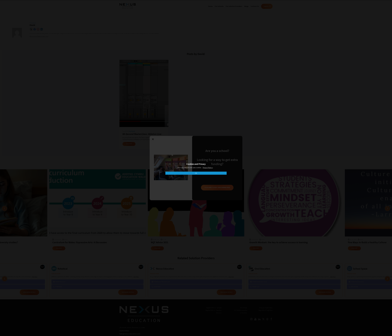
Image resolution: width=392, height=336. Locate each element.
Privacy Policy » (208, 168)
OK (196, 173)
